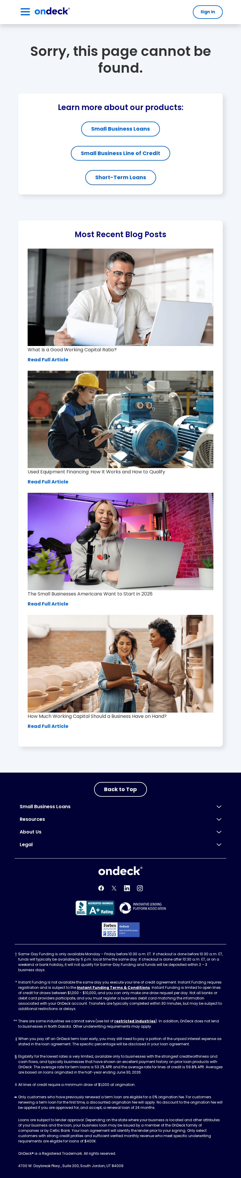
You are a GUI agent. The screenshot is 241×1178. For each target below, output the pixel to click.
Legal (26, 844)
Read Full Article (48, 359)
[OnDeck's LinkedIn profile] (127, 888)
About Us (30, 831)
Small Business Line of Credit (120, 153)
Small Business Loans (120, 128)
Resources (32, 819)
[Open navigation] (25, 12)
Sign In (207, 12)
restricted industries (134, 1021)
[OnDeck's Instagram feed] (140, 888)
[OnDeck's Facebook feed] (101, 888)
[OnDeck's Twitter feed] (114, 888)
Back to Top (120, 789)
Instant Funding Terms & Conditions (113, 987)
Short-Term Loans (120, 177)
